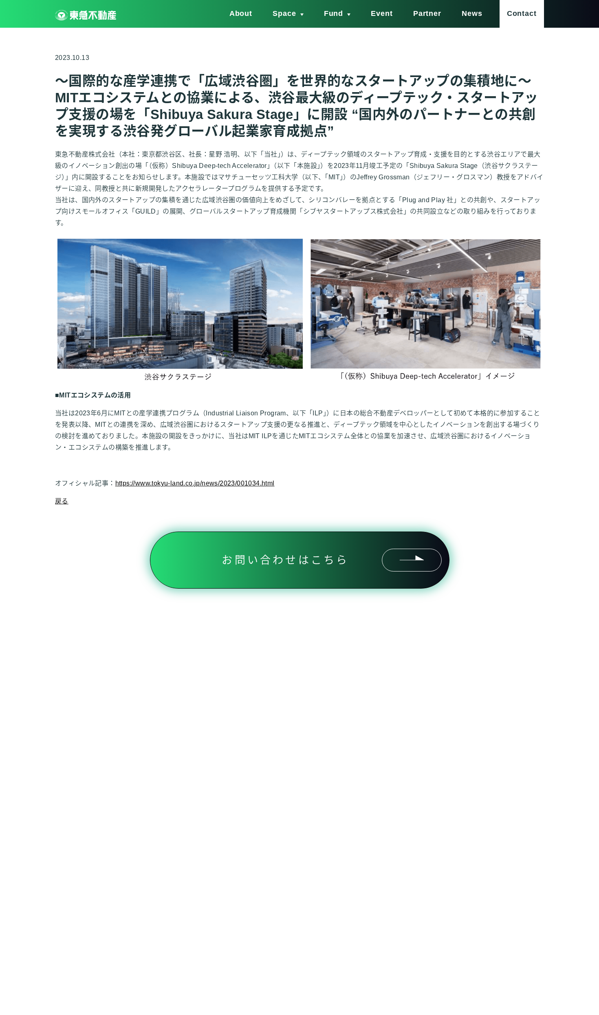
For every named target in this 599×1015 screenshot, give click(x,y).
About (241, 13)
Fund (334, 13)
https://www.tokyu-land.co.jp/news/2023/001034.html (195, 483)
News (472, 13)
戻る (61, 501)
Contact (522, 13)
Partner (427, 13)
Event (382, 13)
